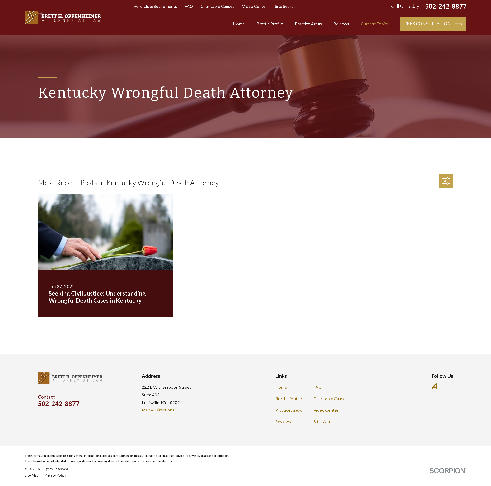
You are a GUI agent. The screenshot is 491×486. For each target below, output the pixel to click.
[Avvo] (434, 386)
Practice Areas (288, 410)
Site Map (321, 421)
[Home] (63, 17)
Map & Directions (158, 409)
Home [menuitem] (239, 23)
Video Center (254, 6)
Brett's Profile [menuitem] (269, 23)
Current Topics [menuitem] (375, 23)
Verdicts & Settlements (155, 6)
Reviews (283, 421)
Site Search (285, 6)
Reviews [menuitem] (341, 23)
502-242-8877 (445, 6)
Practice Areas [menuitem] (308, 23)
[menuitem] (32, 475)
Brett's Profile (288, 398)
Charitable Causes (217, 6)
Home (281, 387)
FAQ (189, 6)
